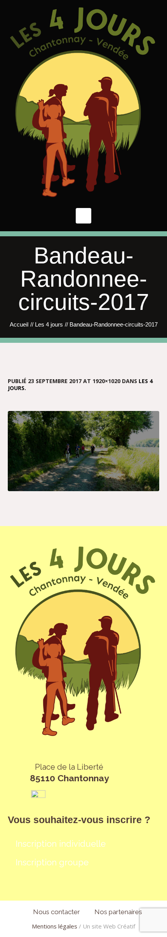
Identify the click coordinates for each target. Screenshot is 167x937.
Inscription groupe (52, 862)
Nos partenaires (118, 912)
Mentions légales (54, 926)
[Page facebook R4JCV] (38, 796)
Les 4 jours (49, 324)
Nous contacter (56, 912)
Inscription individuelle (61, 844)
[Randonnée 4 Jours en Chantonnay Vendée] (83, 102)
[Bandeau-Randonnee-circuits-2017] (83, 451)
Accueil (19, 324)
